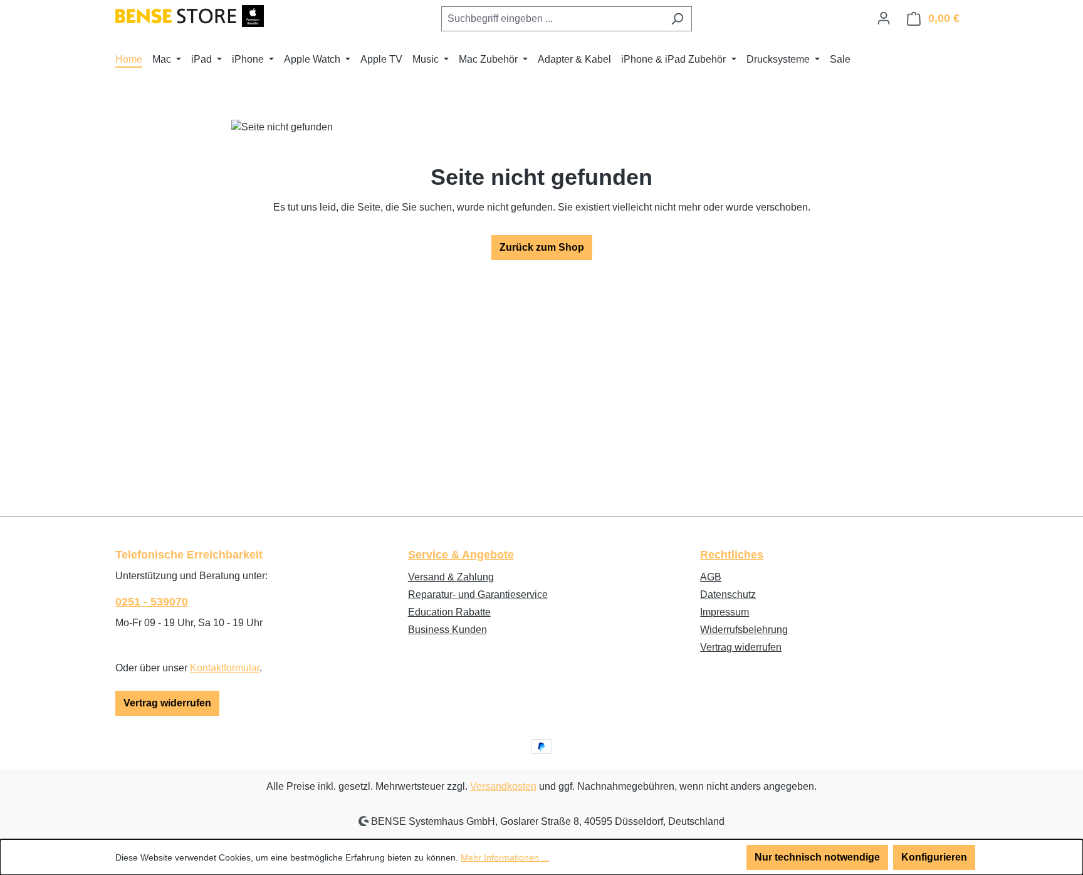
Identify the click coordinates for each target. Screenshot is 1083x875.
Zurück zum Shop (542, 247)
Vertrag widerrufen (167, 703)
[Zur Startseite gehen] (189, 15)
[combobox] (552, 18)
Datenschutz (728, 594)
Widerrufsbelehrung (744, 629)
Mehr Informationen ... (505, 857)
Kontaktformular (224, 668)
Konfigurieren (934, 857)
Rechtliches (731, 554)
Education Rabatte (449, 612)
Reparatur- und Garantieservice (478, 594)
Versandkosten (503, 786)
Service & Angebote (461, 554)
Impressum (724, 612)
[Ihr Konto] (884, 18)
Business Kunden (447, 629)
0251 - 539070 (151, 601)
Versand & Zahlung (451, 577)
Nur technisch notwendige (817, 857)
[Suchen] (677, 18)
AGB (710, 577)
